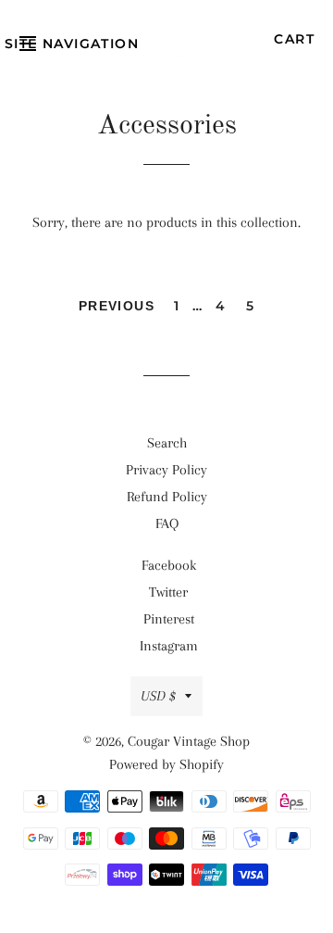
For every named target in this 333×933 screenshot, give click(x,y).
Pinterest (168, 619)
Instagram (169, 645)
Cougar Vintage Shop (189, 741)
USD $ (158, 695)
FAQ (167, 523)
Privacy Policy (166, 469)
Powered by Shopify (166, 764)
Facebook (169, 565)
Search (167, 443)
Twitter (168, 592)
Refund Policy (167, 496)
